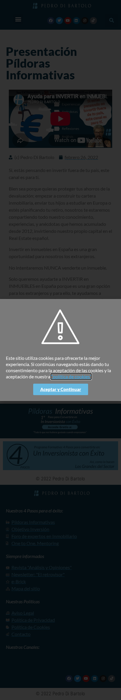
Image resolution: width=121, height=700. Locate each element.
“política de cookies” (71, 376)
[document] (60, 350)
